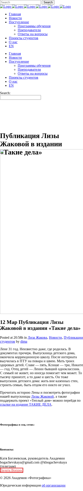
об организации (54, 485)
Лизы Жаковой (42, 396)
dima (23, 341)
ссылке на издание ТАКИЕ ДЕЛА (26, 404)
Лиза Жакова (37, 337)
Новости (55, 337)
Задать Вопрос (12, 470)
